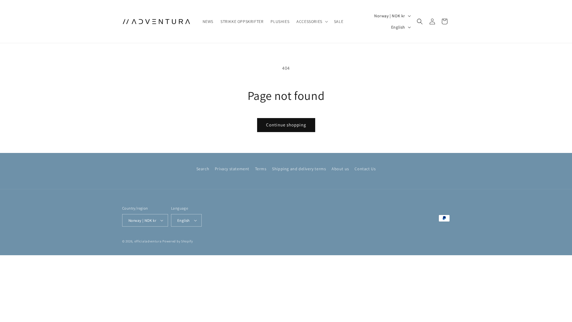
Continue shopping (286, 125)
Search (202, 168)
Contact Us (365, 168)
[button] (311, 21)
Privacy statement (232, 168)
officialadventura (148, 241)
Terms (261, 168)
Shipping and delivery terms (299, 168)
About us (340, 168)
